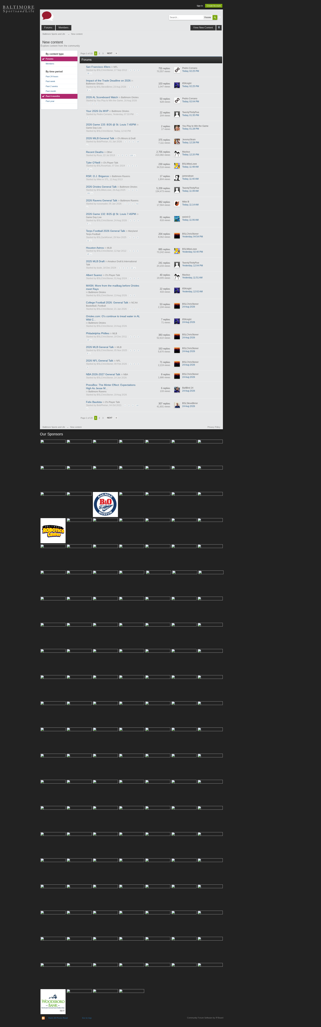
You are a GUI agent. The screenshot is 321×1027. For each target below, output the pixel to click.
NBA (125, 374)
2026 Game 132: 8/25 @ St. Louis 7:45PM (111, 213)
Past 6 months (53, 96)
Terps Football (18, 61)
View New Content (203, 27)
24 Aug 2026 (188, 306)
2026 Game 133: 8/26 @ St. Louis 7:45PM (111, 124)
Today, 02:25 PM (190, 71)
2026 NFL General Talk (99, 360)
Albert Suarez (94, 275)
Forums (48, 27)
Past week (50, 81)
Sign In (200, 6)
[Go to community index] (48, 15)
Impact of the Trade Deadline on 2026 (108, 80)
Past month (51, 91)
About (18, 87)
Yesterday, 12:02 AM (192, 291)
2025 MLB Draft (95, 261)
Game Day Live (94, 128)
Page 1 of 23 (87, 53)
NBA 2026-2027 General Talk (103, 374)
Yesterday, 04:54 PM (192, 236)
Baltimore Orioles (94, 83)
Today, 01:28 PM (190, 128)
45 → (89, 254)
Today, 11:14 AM (190, 204)
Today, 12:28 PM (190, 142)
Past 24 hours (52, 76)
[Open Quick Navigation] (219, 27)
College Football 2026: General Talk (107, 302)
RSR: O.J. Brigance (97, 176)
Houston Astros (95, 247)
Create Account (214, 6)
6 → (89, 90)
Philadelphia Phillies (97, 333)
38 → (89, 73)
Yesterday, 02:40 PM (192, 252)
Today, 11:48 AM (190, 167)
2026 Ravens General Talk (101, 200)
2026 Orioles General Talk (101, 186)
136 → (132, 155)
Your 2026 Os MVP (97, 110)
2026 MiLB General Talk (100, 138)
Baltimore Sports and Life (54, 427)
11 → (89, 241)
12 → (89, 169)
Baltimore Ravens (121, 176)
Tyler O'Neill (93, 162)
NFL (116, 67)
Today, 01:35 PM (190, 115)
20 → (89, 340)
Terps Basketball (18, 48)
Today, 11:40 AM (190, 179)
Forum (18, 74)
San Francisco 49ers (98, 66)
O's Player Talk (110, 162)
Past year (50, 101)
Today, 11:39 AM (190, 191)
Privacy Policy (213, 427)
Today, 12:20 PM (190, 154)
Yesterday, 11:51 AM (192, 277)
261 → (90, 193)
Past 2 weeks (52, 86)
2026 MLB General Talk (100, 347)
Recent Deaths (94, 152)
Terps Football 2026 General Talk (105, 230)
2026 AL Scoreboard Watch (102, 97)
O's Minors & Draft (126, 138)
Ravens (18, 35)
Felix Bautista (94, 401)
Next (109, 53)
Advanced (219, 17)
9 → (89, 353)
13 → (133, 268)
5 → (89, 224)
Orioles (18, 22)
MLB (109, 248)
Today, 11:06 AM (190, 220)
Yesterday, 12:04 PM (192, 265)
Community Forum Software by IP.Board (205, 1018)
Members (64, 27)
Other (109, 152)
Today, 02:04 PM (190, 101)
